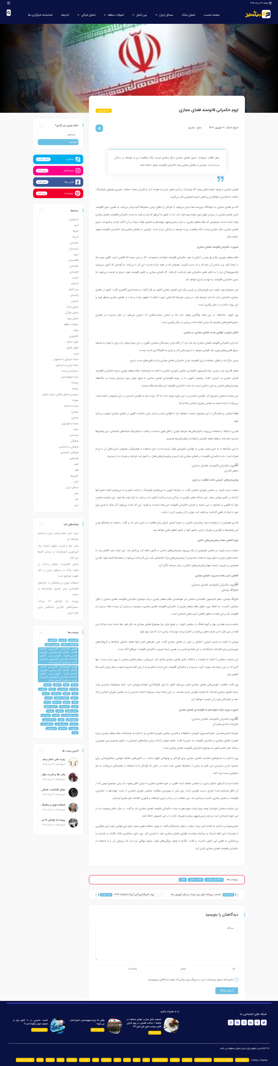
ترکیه (75, 330)
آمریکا (75, 237)
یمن (76, 505)
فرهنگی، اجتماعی (69, 452)
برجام (66, 693)
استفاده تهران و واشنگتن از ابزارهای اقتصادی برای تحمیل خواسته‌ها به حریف (58, 589)
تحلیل (74, 698)
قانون (183, 879)
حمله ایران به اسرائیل (67, 365)
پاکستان (74, 295)
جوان (74, 706)
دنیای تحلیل (71, 711)
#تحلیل (52, 640)
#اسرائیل (73, 640)
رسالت (59, 711)
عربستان (74, 435)
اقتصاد (74, 689)
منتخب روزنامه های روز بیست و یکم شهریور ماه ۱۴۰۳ (196, 894)
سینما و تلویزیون (69, 423)
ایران (75, 693)
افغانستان (73, 260)
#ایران (62, 640)
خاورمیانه (64, 706)
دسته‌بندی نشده (69, 371)
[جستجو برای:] (58, 134)
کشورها (74, 476)
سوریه (75, 400)
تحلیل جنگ (188, 15)
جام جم (57, 702)
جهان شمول (72, 347)
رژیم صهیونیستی (69, 377)
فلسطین (74, 458)
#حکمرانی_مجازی (214, 879)
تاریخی (74, 301)
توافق (66, 702)
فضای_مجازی (195, 879)
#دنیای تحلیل (52, 644)
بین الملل (141, 15)
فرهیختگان (72, 719)
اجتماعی (74, 243)
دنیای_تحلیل (50, 706)
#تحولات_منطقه (69, 644)
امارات (75, 278)
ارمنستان (73, 249)
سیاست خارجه (71, 406)
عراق (76, 429)
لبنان (76, 481)
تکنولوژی (73, 336)
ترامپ (48, 698)
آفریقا (75, 231)
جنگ (47, 702)
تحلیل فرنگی (88, 15)
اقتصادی (73, 266)
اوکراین (43, 689)
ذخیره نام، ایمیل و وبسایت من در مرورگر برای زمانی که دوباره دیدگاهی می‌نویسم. (191, 979)
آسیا (76, 225)
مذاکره (74, 724)
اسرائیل (57, 685)
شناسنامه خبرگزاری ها (40, 15)
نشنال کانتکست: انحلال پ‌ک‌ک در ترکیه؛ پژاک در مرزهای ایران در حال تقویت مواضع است (58, 570)
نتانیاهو (62, 728)
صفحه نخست (212, 15)
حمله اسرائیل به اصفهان (65, 359)
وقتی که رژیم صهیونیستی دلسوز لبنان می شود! (87, 1022)
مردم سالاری (61, 724)
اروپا (76, 254)
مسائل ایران (166, 15)
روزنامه (74, 382)
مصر (76, 493)
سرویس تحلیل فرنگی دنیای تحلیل (60, 394)
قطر (76, 470)
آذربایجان (73, 219)
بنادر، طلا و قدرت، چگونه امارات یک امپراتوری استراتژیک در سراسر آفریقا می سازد (58, 552)
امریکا (52, 689)
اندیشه (65, 15)
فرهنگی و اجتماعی (68, 447)
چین (76, 353)
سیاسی (74, 412)
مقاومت (73, 728)
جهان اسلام (72, 342)
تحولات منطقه (116, 15)
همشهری (51, 728)
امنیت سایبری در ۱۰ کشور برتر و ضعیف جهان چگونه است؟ (30, 1022)
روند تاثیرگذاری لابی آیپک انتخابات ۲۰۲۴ (134, 894)
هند (76, 499)
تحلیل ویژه (72, 318)
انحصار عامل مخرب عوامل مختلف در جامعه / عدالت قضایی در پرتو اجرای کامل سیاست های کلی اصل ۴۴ (144, 1023)
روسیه (75, 388)
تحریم (45, 693)
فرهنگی (74, 441)
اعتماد (47, 685)
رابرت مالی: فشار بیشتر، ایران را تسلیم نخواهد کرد (52, 759)
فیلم (76, 464)
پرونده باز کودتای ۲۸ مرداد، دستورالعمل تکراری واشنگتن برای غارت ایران (58, 607)
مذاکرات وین (49, 719)
